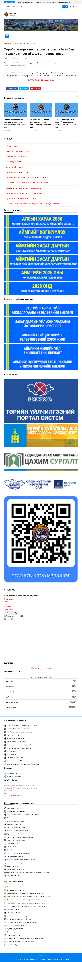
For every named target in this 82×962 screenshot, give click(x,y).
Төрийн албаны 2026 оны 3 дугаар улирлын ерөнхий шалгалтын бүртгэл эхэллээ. (44, 2)
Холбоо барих (64, 959)
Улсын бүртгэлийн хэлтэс (15, 850)
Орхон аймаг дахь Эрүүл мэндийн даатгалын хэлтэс (23, 900)
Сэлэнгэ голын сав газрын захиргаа (18, 916)
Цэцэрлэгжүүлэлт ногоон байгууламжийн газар (22, 932)
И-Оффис (42, 959)
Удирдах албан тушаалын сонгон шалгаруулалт (23, 188)
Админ (6, 58)
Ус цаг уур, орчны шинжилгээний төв (18, 853)
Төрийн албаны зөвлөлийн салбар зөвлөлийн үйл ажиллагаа (28, 183)
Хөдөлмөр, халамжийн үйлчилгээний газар (20, 863)
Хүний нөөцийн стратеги (15, 167)
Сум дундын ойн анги (13, 909)
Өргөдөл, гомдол (52, 959)
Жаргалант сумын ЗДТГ (14, 776)
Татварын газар (12, 847)
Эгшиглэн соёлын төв (13, 935)
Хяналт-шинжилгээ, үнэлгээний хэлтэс (19, 748)
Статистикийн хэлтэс (13, 843)
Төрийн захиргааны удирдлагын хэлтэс (19, 732)
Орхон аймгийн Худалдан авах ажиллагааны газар (23, 764)
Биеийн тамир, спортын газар (16, 811)
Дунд (8, 604)
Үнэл (7, 613)
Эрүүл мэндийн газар (13, 876)
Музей (9, 887)
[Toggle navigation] (7, 36)
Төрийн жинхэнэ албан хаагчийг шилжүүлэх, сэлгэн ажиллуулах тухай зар (33, 204)
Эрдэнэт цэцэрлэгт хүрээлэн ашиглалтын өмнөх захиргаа (25, 938)
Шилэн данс (19, 959)
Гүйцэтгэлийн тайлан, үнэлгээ (17, 156)
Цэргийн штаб (11, 751)
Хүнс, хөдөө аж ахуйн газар (15, 856)
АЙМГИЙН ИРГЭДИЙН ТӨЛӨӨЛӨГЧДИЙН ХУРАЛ (22, 725)
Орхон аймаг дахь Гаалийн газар (17, 831)
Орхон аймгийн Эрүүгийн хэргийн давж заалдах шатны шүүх (26, 906)
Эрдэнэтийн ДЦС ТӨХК (14, 945)
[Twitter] (73, 7)
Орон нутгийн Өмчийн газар (16, 827)
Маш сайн (9, 599)
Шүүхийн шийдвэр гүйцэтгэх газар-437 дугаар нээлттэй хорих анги (27, 872)
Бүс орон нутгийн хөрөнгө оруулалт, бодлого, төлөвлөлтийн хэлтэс (28, 745)
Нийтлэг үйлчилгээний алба (16, 890)
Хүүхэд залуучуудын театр (15, 929)
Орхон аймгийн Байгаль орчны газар (19, 834)
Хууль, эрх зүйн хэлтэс (13, 735)
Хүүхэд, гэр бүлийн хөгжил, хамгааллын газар (21, 860)
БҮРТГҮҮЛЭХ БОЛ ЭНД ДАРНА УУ (41, 80)
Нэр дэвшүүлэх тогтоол (14, 162)
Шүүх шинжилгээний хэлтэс (15, 869)
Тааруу (8, 607)
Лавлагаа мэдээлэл (30, 959)
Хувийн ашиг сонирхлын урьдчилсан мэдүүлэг (22, 198)
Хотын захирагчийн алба (15, 758)
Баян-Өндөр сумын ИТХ (14, 761)
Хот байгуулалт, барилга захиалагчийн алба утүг (22, 922)
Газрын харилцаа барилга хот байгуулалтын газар (23, 815)
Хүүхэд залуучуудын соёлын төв (16, 925)
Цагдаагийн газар (12, 866)
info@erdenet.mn (16, 796)
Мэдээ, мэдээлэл (12, 146)
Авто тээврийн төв (12, 808)
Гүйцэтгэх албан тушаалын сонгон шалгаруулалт (24, 193)
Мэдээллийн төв (12, 754)
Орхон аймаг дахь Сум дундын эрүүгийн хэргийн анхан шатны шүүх (28, 896)
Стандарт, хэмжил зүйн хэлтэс (16, 840)
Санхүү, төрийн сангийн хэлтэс (16, 742)
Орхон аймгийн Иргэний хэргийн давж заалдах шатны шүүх (26, 903)
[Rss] (76, 7)
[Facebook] (70, 7)
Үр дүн (15, 613)
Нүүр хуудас (8, 43)
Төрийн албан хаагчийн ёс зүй (17, 172)
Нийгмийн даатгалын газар (15, 821)
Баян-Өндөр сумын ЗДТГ (14, 773)
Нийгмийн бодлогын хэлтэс (15, 738)
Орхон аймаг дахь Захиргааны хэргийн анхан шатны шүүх (25, 893)
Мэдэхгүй (9, 609)
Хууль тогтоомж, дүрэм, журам (17, 151)
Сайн (8, 602)
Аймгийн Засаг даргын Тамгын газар (18, 729)
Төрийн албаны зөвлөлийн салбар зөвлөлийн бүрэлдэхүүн (27, 177)
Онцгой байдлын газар (14, 824)
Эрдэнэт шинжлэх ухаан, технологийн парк (20, 941)
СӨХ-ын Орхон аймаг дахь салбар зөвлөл (20, 919)
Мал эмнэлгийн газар (13, 818)
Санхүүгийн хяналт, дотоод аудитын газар (20, 837)
